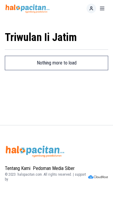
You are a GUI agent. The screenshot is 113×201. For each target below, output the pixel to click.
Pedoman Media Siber (54, 168)
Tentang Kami (17, 168)
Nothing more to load (57, 63)
